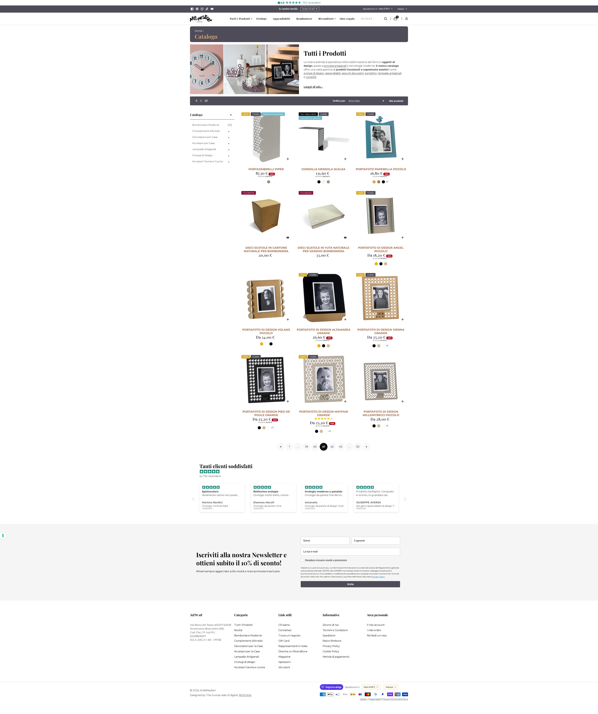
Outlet (366, 18)
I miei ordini (374, 630)
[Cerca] (387, 18)
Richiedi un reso (377, 635)
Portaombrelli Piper (266, 169)
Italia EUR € (384, 9)
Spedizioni (329, 635)
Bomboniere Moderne (212, 124)
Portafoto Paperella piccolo (381, 169)
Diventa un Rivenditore (292, 651)
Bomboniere (304, 18)
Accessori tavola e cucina (249, 667)
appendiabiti (333, 73)
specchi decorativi (353, 73)
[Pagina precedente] (281, 447)
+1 (387, 181)
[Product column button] (196, 100)
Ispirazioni (284, 662)
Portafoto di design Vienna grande (380, 331)
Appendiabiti (281, 18)
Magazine (284, 656)
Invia (350, 584)
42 (332, 446)
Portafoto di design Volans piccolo (266, 331)
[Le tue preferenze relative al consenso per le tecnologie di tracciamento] (3, 536)
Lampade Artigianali (246, 656)
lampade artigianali (389, 73)
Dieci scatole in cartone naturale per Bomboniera (266, 249)
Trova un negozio (289, 635)
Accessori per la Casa (247, 651)
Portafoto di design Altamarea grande (323, 331)
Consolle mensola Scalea (323, 169)
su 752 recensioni (210, 476)
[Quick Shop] (288, 159)
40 (315, 446)
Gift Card (284, 640)
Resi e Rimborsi (332, 640)
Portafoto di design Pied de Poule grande (266, 413)
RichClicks (245, 695)
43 (340, 446)
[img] (300, 471)
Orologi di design (244, 662)
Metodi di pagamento (336, 656)
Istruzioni (284, 667)
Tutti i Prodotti (243, 624)
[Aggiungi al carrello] (288, 237)
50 (357, 446)
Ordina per (339, 100)
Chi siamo (284, 624)
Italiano (401, 9)
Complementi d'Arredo (248, 640)
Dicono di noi (331, 624)
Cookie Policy (331, 651)
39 (306, 446)
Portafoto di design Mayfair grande (323, 413)
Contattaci (284, 630)
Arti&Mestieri (208, 690)
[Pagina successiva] (366, 447)
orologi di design (314, 73)
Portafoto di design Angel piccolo (381, 249)
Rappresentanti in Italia (292, 646)
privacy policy (378, 576)
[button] (240, 19)
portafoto (371, 73)
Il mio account (376, 624)
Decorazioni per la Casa (248, 646)
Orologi (261, 18)
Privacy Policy (331, 646)
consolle (311, 77)
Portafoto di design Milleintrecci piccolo (381, 413)
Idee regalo (347, 18)
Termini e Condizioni (335, 630)
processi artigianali (335, 65)
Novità (238, 630)
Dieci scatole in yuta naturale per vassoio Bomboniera (323, 249)
